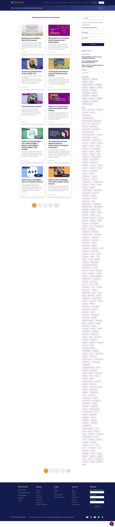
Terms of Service (67, 517)
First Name (85, 33)
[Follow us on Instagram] (87, 517)
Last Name (85, 38)
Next (56, 205)
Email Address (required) (89, 27)
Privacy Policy (57, 517)
